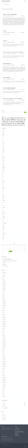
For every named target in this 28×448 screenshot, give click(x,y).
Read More (4, 34)
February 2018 (4, 338)
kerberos (14, 121)
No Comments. (23, 32)
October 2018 (3, 324)
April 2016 (3, 373)
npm (15, 123)
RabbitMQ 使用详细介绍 (6, 77)
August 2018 (3, 328)
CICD (3, 144)
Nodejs (3, 205)
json (9, 121)
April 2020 (3, 296)
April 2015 (3, 394)
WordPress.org (4, 419)
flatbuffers (3, 160)
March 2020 (3, 298)
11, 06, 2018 (4, 42)
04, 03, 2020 (4, 32)
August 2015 (3, 387)
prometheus (3, 212)
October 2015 (3, 384)
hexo (3, 174)
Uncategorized (4, 233)
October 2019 (3, 303)
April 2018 (3, 335)
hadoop (12, 119)
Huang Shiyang (6, 1)
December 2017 (4, 342)
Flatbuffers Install (4, 264)
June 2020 (3, 293)
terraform (3, 228)
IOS (2, 177)
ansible (3, 135)
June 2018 (3, 331)
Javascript (3, 181)
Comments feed (4, 417)
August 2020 (3, 289)
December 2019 (4, 300)
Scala (3, 221)
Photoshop (3, 207)
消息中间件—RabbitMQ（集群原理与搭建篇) (10, 14)
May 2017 (3, 352)
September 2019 (4, 305)
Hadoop (3, 170)
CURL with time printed (17, 435)
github (2, 119)
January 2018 (3, 340)
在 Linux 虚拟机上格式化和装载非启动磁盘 (19, 431)
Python (3, 214)
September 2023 (4, 272)
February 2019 (4, 317)
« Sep (2, 254)
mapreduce (5, 123)
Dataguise (3, 149)
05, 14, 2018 (4, 89)
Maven (3, 195)
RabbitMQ (8, 4)
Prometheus (18, 123)
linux (21, 121)
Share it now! (7, 34)
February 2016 (4, 377)
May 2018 (3, 333)
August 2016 (3, 366)
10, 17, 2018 (4, 53)
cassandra (3, 142)
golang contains (4, 262)
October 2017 (3, 345)
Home (2, 4)
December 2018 (4, 321)
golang (3, 165)
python (23, 123)
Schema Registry (4, 223)
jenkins (3, 184)
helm (3, 172)
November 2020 (4, 284)
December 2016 (4, 361)
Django (3, 151)
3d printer (3, 130)
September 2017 (4, 347)
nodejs (13, 123)
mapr (2, 123)
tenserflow (3, 226)
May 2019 (3, 312)
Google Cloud (3, 167)
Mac (2, 193)
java (4, 121)
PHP (2, 209)
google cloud (8, 119)
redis (2, 219)
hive (15, 119)
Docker (3, 153)
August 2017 (3, 349)
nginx (11, 123)
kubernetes (17, 121)
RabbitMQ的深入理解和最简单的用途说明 (9, 88)
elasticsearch (3, 156)
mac (23, 121)
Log (2, 191)
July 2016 (3, 368)
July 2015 (3, 389)
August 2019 (3, 307)
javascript (7, 121)
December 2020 (4, 282)
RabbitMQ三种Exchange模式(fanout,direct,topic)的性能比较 (12, 98)
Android (3, 132)
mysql (8, 123)
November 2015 (4, 382)
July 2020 (3, 291)
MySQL (3, 198)
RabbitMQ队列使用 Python (7, 63)
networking (3, 200)
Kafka (12, 53)
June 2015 (3, 391)
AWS (2, 139)
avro (2, 137)
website (3, 235)
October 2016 (3, 363)
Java (2, 179)
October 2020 (3, 286)
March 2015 (3, 396)
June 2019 (3, 310)
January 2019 (3, 319)
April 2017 (3, 354)
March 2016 (3, 375)
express (3, 158)
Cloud (3, 146)
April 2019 (3, 314)
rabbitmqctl (5, 40)
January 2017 (3, 359)
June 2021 (3, 277)
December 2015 (4, 380)
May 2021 (3, 279)
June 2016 (3, 370)
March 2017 (3, 356)
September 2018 (4, 326)
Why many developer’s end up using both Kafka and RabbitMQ (13, 52)
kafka (11, 121)
